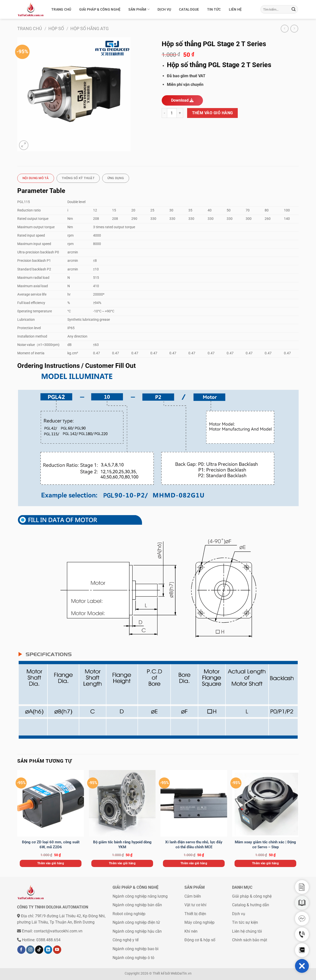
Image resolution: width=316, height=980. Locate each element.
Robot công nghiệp (129, 913)
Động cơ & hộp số (199, 940)
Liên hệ (235, 9)
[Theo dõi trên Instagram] (30, 949)
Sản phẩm (137, 9)
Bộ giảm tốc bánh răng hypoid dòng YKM (122, 844)
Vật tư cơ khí (195, 905)
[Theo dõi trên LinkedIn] (48, 949)
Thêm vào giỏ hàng (212, 113)
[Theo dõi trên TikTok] (39, 949)
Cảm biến (192, 896)
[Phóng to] (24, 145)
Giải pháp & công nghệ (100, 9)
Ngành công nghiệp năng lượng (140, 896)
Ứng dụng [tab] (115, 178)
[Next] (298, 823)
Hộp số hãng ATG (89, 28)
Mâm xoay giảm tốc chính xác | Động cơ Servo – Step (265, 844)
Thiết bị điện (195, 913)
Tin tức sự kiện (245, 922)
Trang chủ (61, 9)
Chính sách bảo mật (249, 940)
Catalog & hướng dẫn (250, 905)
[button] (302, 966)
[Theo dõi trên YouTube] (57, 949)
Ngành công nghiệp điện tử (136, 922)
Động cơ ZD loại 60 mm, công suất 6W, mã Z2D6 (50, 844)
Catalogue (189, 9)
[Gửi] (293, 9)
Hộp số (56, 28)
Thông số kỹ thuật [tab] (78, 178)
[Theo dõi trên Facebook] (21, 949)
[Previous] (17, 823)
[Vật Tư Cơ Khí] (30, 9)
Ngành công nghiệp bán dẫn (137, 905)
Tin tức (214, 9)
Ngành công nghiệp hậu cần (137, 931)
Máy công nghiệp (199, 922)
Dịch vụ (164, 9)
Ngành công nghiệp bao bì (135, 948)
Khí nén (191, 931)
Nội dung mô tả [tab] (35, 178)
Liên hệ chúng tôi (247, 931)
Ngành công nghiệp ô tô (133, 957)
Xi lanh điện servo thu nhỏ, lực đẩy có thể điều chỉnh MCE (193, 844)
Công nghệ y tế (125, 940)
